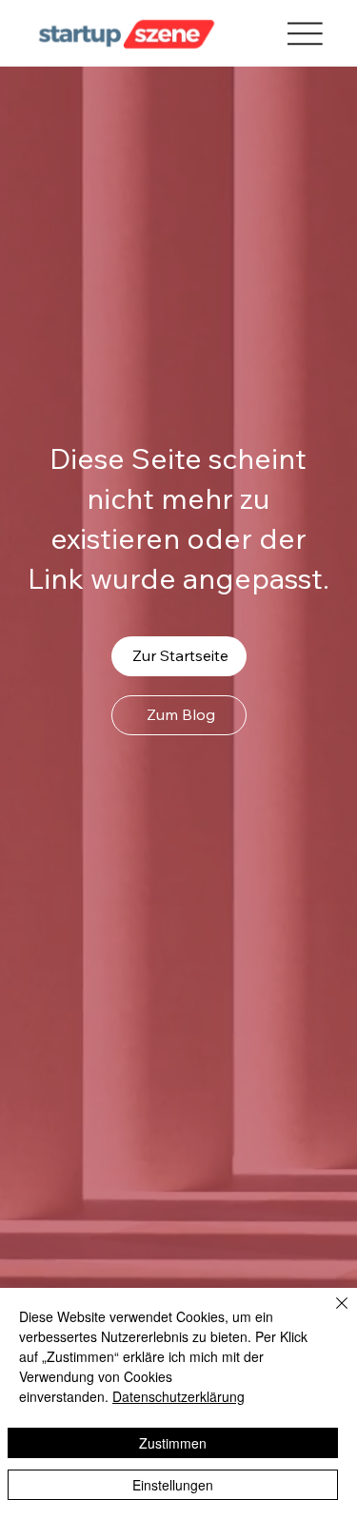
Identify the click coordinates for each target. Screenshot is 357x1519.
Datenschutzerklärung (178, 1396)
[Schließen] (330, 1314)
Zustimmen (173, 1442)
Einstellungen (172, 1484)
